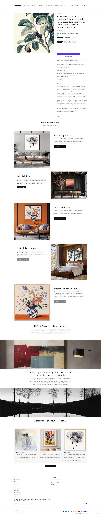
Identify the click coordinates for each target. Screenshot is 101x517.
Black (65, 41)
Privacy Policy (16, 483)
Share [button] (59, 116)
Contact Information (17, 488)
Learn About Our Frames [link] (60, 301)
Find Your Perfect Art (50, 465)
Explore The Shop (17, 492)
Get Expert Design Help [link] (23, 259)
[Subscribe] (31, 503)
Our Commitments (17, 479)
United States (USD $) (18, 512)
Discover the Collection (60, 146)
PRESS (15, 481)
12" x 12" (74, 37)
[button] (34, 5)
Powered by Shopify (84, 513)
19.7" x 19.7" (60, 37)
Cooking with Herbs (17, 494)
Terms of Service (16, 496)
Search (15, 477)
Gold (74, 41)
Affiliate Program (16, 490)
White (70, 41)
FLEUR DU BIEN (80, 513)
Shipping (58, 31)
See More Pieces (22, 187)
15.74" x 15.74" (67, 37)
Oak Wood (60, 41)
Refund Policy (16, 486)
